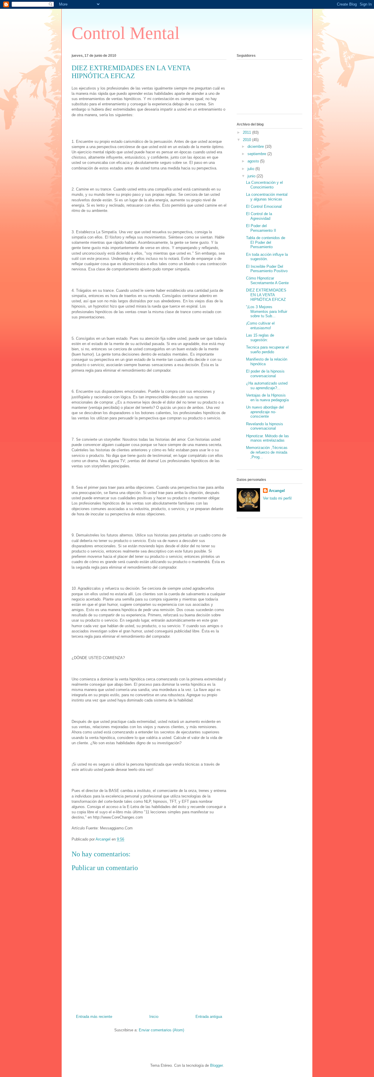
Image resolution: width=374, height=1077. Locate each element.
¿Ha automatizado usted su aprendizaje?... (267, 385)
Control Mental (126, 33)
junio (252, 176)
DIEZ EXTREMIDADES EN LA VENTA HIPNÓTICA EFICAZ (266, 294)
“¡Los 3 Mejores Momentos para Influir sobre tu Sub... (266, 311)
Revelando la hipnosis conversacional (264, 426)
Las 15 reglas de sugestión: (260, 337)
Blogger (216, 1065)
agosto (253, 161)
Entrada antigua (208, 1016)
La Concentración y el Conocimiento (264, 184)
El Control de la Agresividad (259, 216)
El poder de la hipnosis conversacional (265, 373)
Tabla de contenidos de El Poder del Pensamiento (265, 242)
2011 (247, 132)
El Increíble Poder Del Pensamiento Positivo (267, 268)
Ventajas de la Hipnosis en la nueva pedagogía (267, 397)
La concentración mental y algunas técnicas (267, 196)
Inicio (153, 1016)
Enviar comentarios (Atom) (161, 1030)
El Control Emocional (264, 206)
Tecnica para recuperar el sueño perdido (267, 349)
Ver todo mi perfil (277, 498)
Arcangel (277, 490)
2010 (247, 140)
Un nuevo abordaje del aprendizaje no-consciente (265, 412)
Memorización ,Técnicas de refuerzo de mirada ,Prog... (267, 452)
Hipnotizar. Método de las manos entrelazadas (267, 438)
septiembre (257, 154)
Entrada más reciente (94, 1016)
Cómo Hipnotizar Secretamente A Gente (267, 280)
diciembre (256, 146)
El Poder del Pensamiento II (261, 228)
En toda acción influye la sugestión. (267, 256)
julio (251, 169)
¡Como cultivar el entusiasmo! (260, 325)
